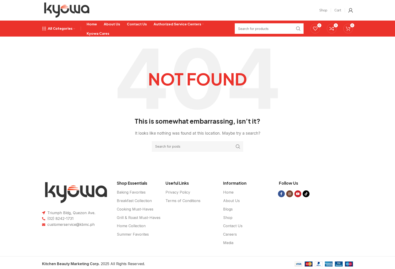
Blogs (228, 209)
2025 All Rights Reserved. (93, 263)
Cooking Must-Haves (135, 209)
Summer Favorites (133, 234)
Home (228, 192)
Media (228, 242)
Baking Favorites (131, 192)
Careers (230, 234)
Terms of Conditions (182, 200)
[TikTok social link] (306, 193)
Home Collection (131, 226)
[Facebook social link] (281, 193)
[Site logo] (66, 10)
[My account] (350, 10)
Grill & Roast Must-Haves (138, 217)
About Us (231, 200)
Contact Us (233, 226)
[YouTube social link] (297, 193)
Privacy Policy (177, 192)
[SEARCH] (238, 146)
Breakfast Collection (134, 200)
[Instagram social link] (289, 193)
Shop (227, 217)
